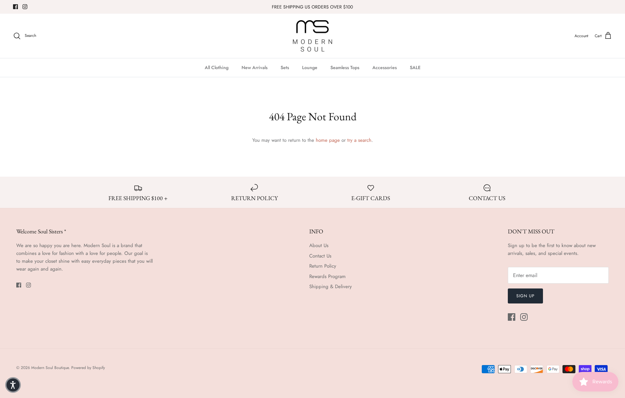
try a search (359, 140)
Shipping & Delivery (330, 286)
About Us (318, 245)
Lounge (309, 67)
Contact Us (320, 255)
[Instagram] (24, 6)
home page (328, 140)
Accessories (384, 67)
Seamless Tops (344, 67)
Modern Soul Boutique (50, 368)
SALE (415, 67)
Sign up (525, 296)
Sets (285, 67)
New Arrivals (255, 67)
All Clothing (217, 67)
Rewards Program (327, 276)
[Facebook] (15, 6)
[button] (13, 385)
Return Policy (322, 266)
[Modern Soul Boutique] (312, 36)
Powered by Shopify (88, 368)
